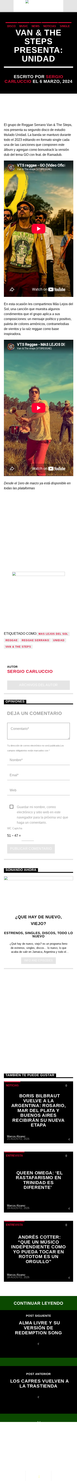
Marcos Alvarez (16, 1136)
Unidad (58, 640)
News (36, 26)
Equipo (44, 1441)
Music (23, 26)
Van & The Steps (18, 646)
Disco (11, 26)
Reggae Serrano (35, 640)
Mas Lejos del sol (53, 633)
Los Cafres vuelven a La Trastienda (39, 1383)
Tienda (14, 1445)
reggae (12, 640)
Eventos (40, 1437)
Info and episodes (38, 960)
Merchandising (43, 1445)
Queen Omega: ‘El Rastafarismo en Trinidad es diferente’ (39, 1180)
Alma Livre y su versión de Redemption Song (38, 1327)
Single (65, 26)
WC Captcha (14, 828)
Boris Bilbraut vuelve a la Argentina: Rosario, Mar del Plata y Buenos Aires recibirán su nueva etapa (38, 1110)
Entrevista (14, 1155)
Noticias (49, 26)
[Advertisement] (38, 1016)
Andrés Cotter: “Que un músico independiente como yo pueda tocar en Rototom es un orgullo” (38, 1249)
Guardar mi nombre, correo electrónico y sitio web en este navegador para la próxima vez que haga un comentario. (42, 807)
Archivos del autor (38, 685)
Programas (18, 1441)
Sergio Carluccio (30, 671)
